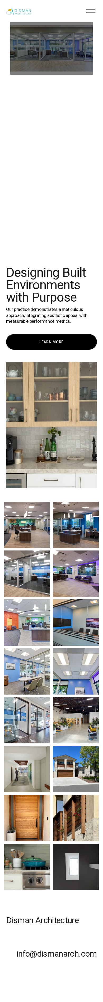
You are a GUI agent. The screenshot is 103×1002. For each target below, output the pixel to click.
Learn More (51, 342)
